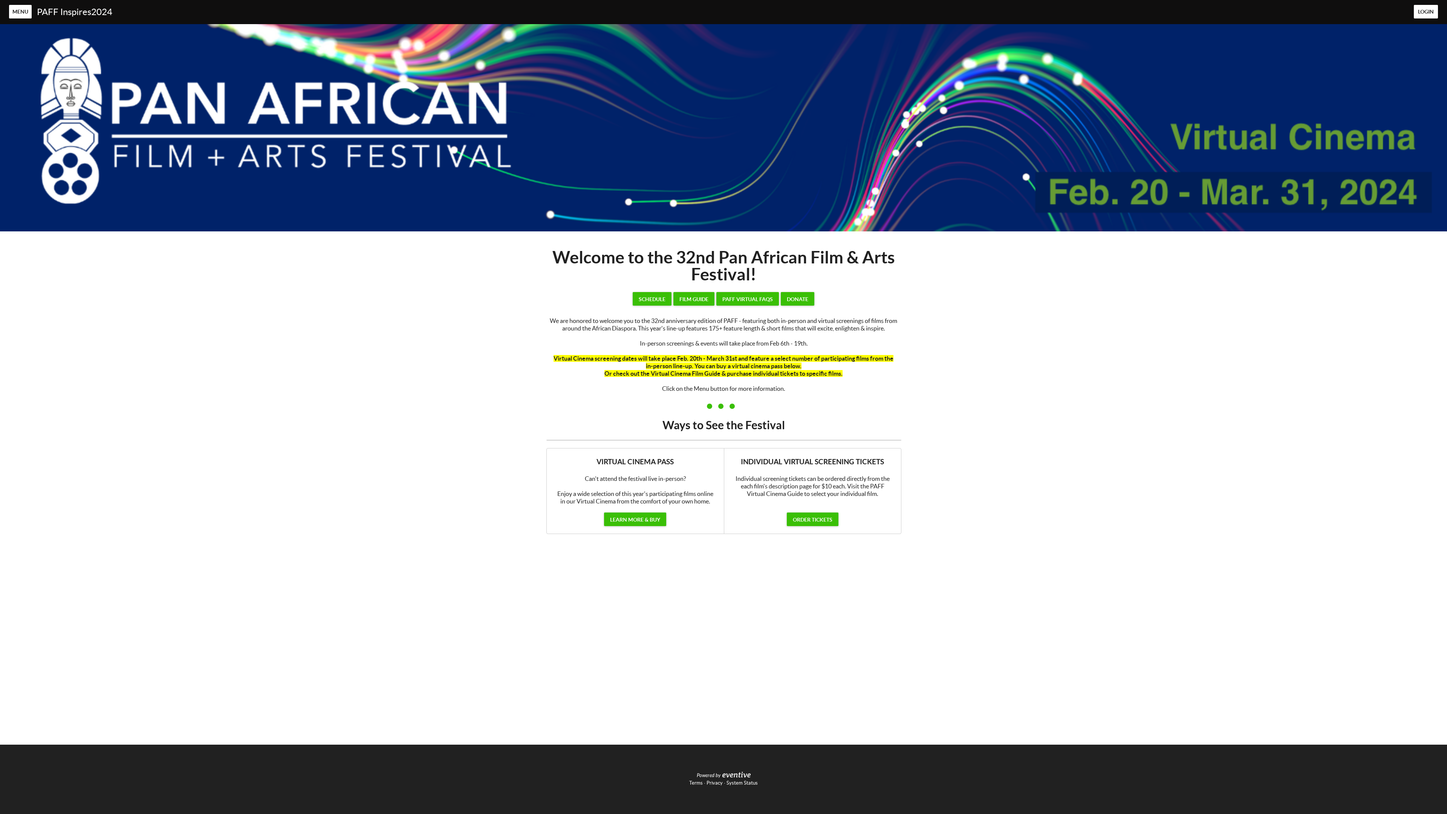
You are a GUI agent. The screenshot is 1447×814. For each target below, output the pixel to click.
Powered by (708, 776)
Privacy (715, 783)
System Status (742, 783)
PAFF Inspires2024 (74, 12)
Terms (696, 783)
